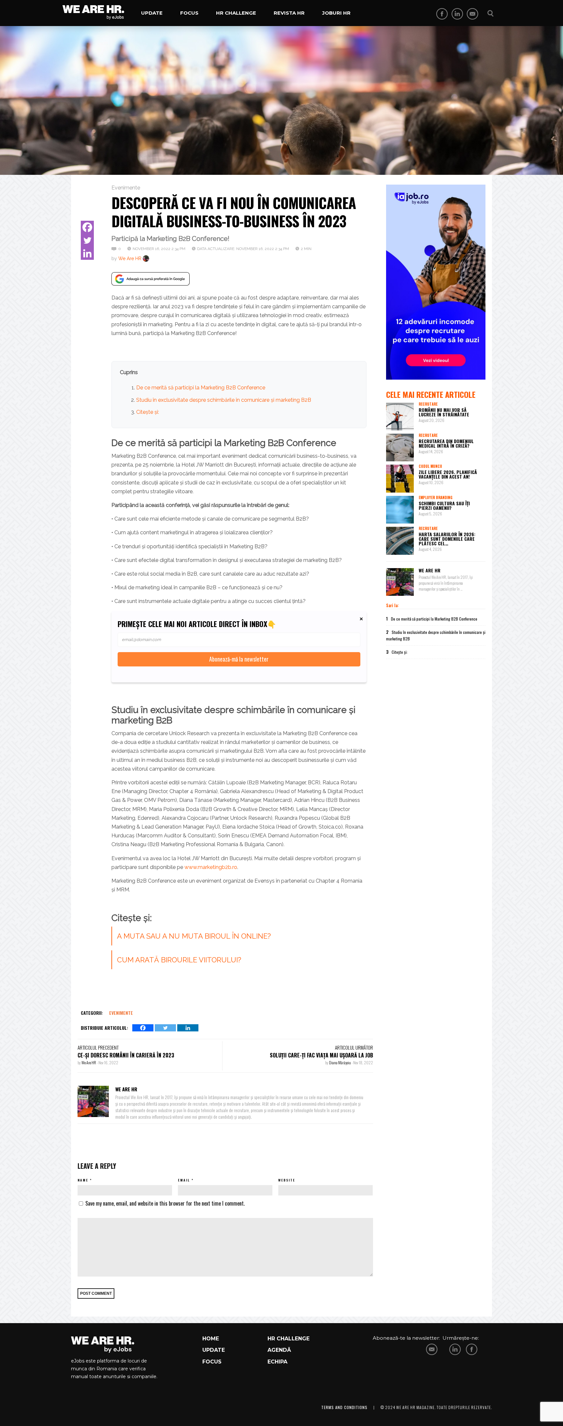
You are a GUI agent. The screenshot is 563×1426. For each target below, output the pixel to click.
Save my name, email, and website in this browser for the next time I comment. (165, 1203)
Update (152, 13)
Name (83, 1180)
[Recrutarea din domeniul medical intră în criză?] (400, 448)
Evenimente (125, 188)
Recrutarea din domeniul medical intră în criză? (446, 443)
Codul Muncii (430, 466)
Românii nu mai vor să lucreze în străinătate (444, 412)
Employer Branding (436, 497)
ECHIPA (277, 1362)
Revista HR (289, 13)
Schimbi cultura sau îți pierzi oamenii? (444, 505)
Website (286, 1180)
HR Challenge (236, 13)
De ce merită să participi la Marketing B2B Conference (200, 387)
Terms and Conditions (344, 1407)
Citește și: (147, 412)
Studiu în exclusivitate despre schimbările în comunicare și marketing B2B (223, 400)
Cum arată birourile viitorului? (179, 960)
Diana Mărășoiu (340, 1062)
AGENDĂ (279, 1350)
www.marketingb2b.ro (210, 867)
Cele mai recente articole (430, 394)
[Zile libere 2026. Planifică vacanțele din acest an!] (400, 479)
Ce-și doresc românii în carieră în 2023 (126, 1055)
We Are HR (129, 258)
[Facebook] (87, 227)
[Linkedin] (87, 253)
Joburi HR (336, 13)
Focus (189, 13)
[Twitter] (87, 240)
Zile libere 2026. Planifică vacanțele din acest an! (448, 474)
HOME (210, 1338)
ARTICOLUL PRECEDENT (98, 1047)
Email (184, 1180)
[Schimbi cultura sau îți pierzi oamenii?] (400, 510)
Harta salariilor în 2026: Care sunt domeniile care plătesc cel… (447, 539)
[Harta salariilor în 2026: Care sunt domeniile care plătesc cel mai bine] (400, 541)
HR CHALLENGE (288, 1338)
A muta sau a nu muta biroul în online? (194, 936)
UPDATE (213, 1350)
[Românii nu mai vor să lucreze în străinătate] (400, 416)
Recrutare (428, 404)
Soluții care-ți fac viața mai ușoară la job (321, 1055)
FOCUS (212, 1362)
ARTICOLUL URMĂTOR (354, 1047)
